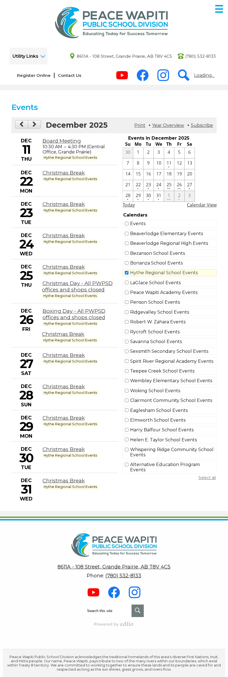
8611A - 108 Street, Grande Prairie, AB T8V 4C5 (124, 56)
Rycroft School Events (155, 331)
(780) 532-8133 (200, 56)
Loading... (204, 75)
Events (137, 223)
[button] (28, 56)
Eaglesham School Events (159, 410)
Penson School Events (155, 302)
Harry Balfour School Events (162, 429)
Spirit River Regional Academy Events (171, 361)
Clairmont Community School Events (171, 400)
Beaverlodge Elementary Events (166, 233)
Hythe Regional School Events (164, 272)
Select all (207, 477)
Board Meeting (62, 141)
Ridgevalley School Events (159, 312)
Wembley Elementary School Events (171, 380)
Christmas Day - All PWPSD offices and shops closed (77, 286)
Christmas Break (64, 173)
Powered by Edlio (114, 624)
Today (129, 205)
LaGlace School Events (155, 282)
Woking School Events (155, 390)
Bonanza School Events (156, 263)
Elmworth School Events (157, 420)
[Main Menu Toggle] (219, 9)
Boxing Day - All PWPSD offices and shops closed (74, 314)
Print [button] (139, 125)
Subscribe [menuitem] (202, 125)
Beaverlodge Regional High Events (169, 243)
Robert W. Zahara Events (157, 321)
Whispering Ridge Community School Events (172, 452)
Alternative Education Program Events (165, 467)
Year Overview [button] (168, 125)
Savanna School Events (156, 341)
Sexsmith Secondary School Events (169, 351)
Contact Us (69, 75)
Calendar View (202, 205)
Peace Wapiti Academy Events (163, 292)
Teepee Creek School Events (162, 371)
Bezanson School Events (157, 253)
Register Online (34, 75)
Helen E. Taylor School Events (163, 439)
